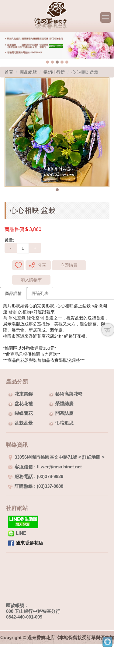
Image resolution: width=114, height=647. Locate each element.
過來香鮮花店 (29, 542)
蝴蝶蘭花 (24, 413)
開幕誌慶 (64, 413)
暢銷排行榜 (54, 72)
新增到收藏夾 (18, 265)
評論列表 (40, 293)
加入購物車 (31, 279)
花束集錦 (24, 393)
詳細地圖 (91, 457)
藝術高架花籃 (69, 393)
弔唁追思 (64, 422)
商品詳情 (13, 293)
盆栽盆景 (24, 422)
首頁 (9, 72)
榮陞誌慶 (64, 403)
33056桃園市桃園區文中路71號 (46, 457)
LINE (21, 533)
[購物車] (108, 330)
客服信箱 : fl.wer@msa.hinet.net (48, 466)
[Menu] (105, 17)
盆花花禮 (24, 403)
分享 (42, 265)
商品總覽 (28, 72)
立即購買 (69, 265)
